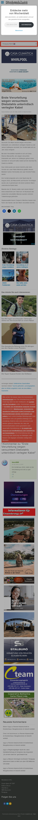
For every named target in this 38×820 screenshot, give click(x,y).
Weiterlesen (19, 30)
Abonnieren (26, 25)
